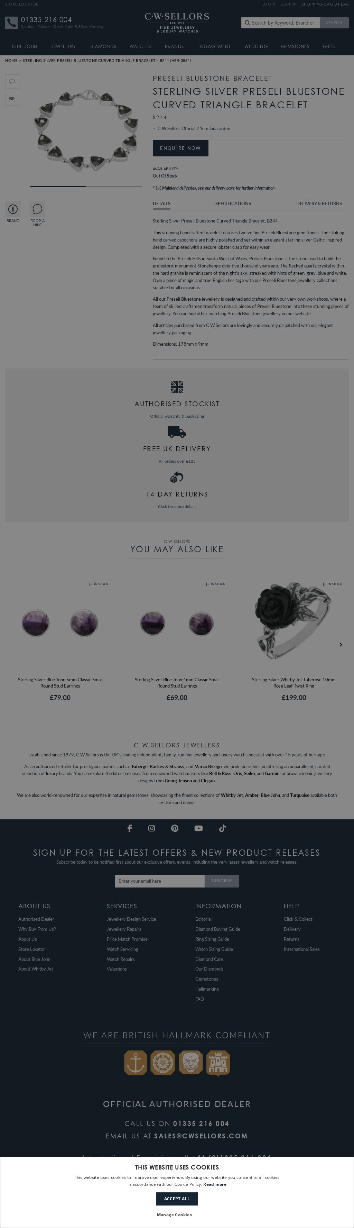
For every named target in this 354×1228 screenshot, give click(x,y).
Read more (214, 1184)
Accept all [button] (177, 1199)
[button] (177, 1215)
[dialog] (177, 1192)
